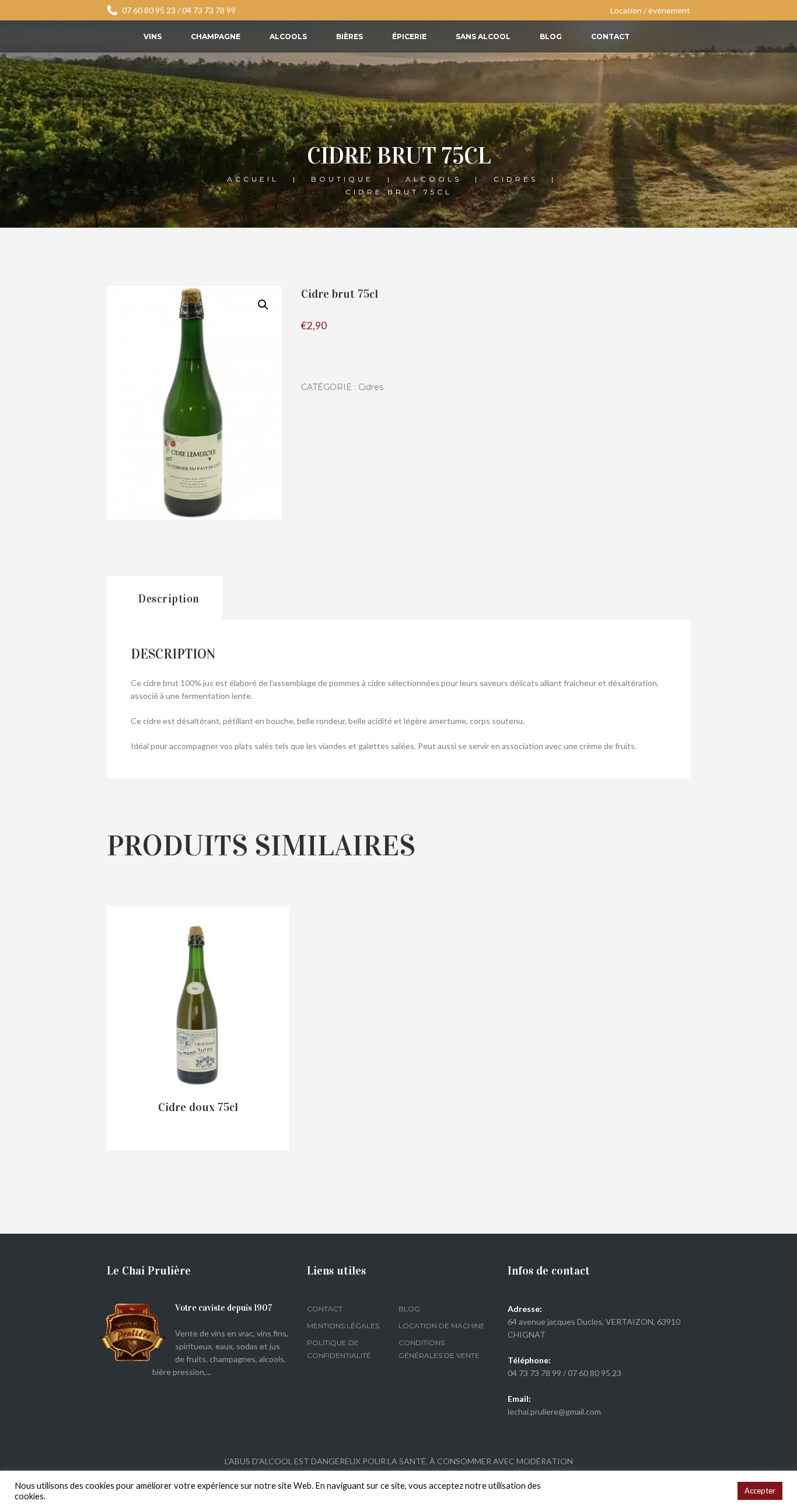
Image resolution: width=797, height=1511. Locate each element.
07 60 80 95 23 (149, 10)
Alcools (288, 36)
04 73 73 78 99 (209, 10)
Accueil (253, 178)
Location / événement (650, 10)
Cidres (516, 178)
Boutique (342, 178)
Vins (153, 36)
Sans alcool (483, 36)
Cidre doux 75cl (198, 1107)
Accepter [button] (759, 1490)
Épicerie (409, 36)
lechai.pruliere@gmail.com (554, 1411)
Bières (349, 36)
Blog (551, 36)
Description (169, 598)
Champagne (215, 36)
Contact (610, 36)
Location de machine (441, 1325)
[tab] (164, 598)
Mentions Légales (343, 1325)
